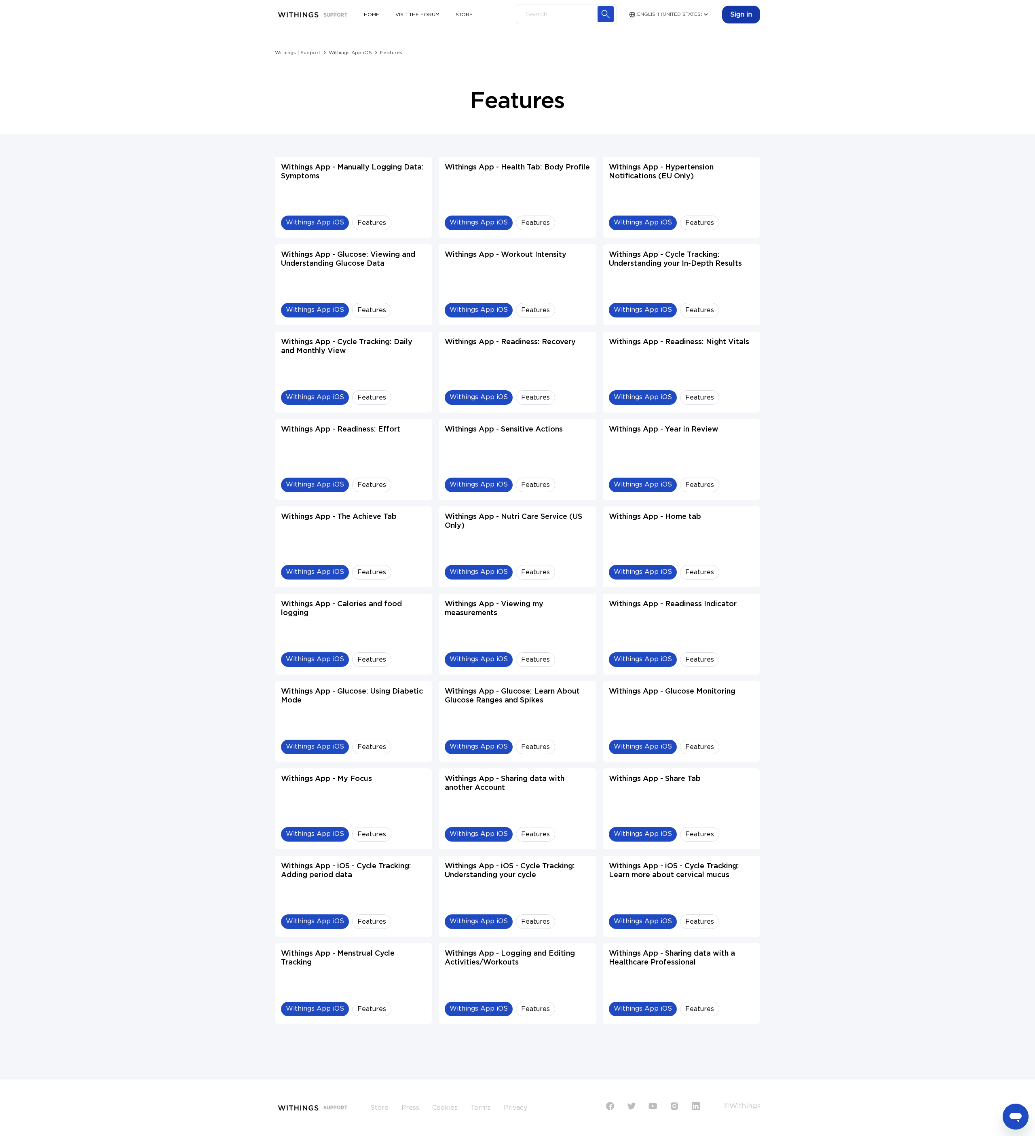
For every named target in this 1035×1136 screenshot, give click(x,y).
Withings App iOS (350, 52)
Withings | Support (298, 52)
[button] (741, 14)
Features (391, 52)
